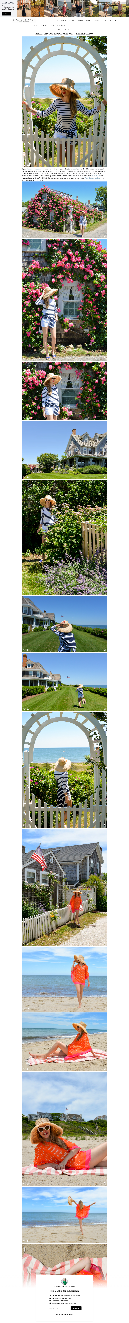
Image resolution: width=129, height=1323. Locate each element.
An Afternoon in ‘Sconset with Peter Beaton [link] (56, 26)
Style (72, 20)
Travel (80, 20)
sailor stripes (96, 176)
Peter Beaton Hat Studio (93, 178)
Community (61, 20)
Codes (96, 20)
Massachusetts (26, 26)
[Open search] (105, 20)
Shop (88, 20)
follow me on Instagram (33, 169)
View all (6, 13)
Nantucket (37, 26)
